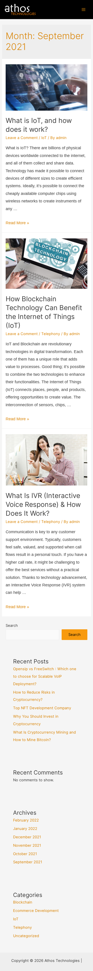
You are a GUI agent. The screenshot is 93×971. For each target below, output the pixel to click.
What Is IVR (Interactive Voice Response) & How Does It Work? (43, 504)
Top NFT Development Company (42, 708)
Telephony (50, 333)
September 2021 (27, 862)
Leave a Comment (22, 137)
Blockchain (22, 902)
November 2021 (27, 845)
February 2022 (26, 820)
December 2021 (27, 837)
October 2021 (25, 853)
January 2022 (25, 828)
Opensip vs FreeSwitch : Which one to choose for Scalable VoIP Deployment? (44, 676)
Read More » (17, 223)
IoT (44, 137)
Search (12, 625)
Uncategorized (26, 936)
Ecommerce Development (36, 910)
